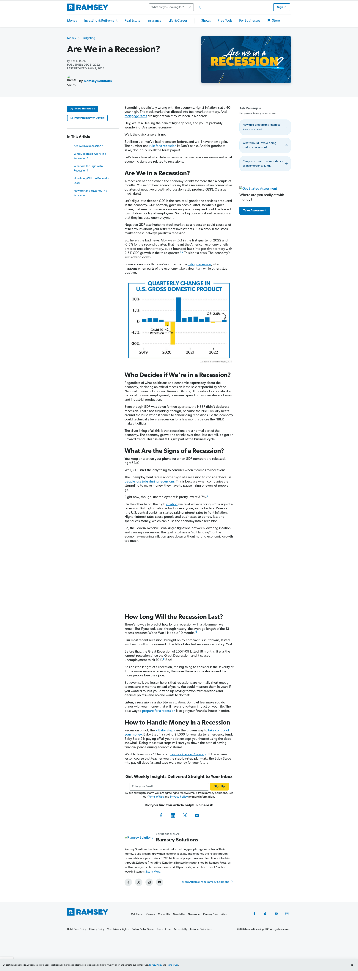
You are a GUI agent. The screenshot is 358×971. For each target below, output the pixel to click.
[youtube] (159, 882)
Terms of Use (156, 796)
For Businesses (249, 21)
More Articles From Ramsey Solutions (206, 882)
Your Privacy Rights (117, 929)
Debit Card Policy (76, 929)
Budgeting (88, 38)
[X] (184, 815)
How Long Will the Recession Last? (92, 181)
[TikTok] (265, 913)
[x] (138, 882)
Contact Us (164, 914)
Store (275, 21)
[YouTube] (276, 913)
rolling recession (199, 264)
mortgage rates (136, 116)
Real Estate (132, 21)
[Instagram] (287, 913)
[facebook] (128, 882)
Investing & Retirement (100, 21)
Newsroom (194, 914)
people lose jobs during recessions (149, 481)
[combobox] (176, 7)
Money (72, 21)
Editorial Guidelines (200, 929)
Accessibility (180, 929)
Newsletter (179, 914)
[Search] (199, 7)
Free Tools (225, 21)
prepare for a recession (158, 711)
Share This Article (84, 108)
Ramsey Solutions (98, 81)
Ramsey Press (210, 914)
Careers (150, 914)
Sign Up (219, 786)
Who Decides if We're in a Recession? (90, 156)
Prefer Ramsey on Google (89, 118)
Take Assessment (254, 210)
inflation (172, 504)
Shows (206, 21)
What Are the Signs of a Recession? (88, 168)
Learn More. (153, 871)
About (224, 914)
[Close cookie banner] (352, 965)
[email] (196, 815)
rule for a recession (162, 146)
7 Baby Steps (165, 730)
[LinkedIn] (173, 815)
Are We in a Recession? (88, 146)
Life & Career (178, 21)
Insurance (154, 21)
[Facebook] (161, 815)
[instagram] (149, 882)
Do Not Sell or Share (142, 929)
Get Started (137, 914)
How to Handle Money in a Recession (90, 193)
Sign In (281, 7)
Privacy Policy (179, 796)
